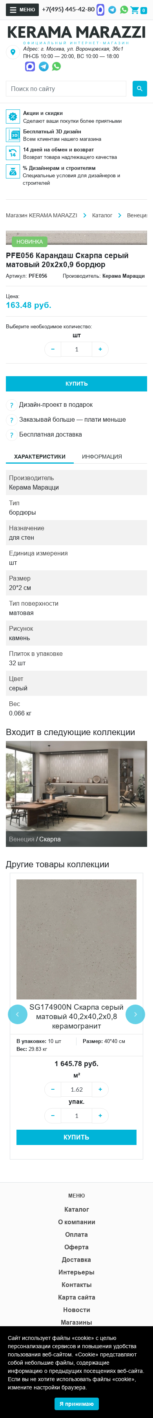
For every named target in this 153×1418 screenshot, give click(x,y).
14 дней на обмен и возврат (58, 149)
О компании (76, 1222)
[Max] (100, 9)
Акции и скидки (43, 113)
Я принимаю (77, 1404)
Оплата (76, 1234)
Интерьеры (76, 1272)
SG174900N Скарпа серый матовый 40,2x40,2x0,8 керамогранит (76, 1016)
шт (77, 335)
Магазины (76, 1322)
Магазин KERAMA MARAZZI (41, 215)
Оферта (76, 1247)
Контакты (77, 1285)
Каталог (102, 215)
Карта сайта (76, 1297)
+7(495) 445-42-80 (68, 9)
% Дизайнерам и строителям (59, 168)
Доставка (76, 1259)
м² (76, 1075)
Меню (27, 10)
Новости (76, 1310)
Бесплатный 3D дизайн (52, 131)
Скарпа (50, 839)
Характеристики (40, 456)
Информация (102, 456)
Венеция (138, 215)
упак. (76, 1101)
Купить (77, 383)
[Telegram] (112, 9)
